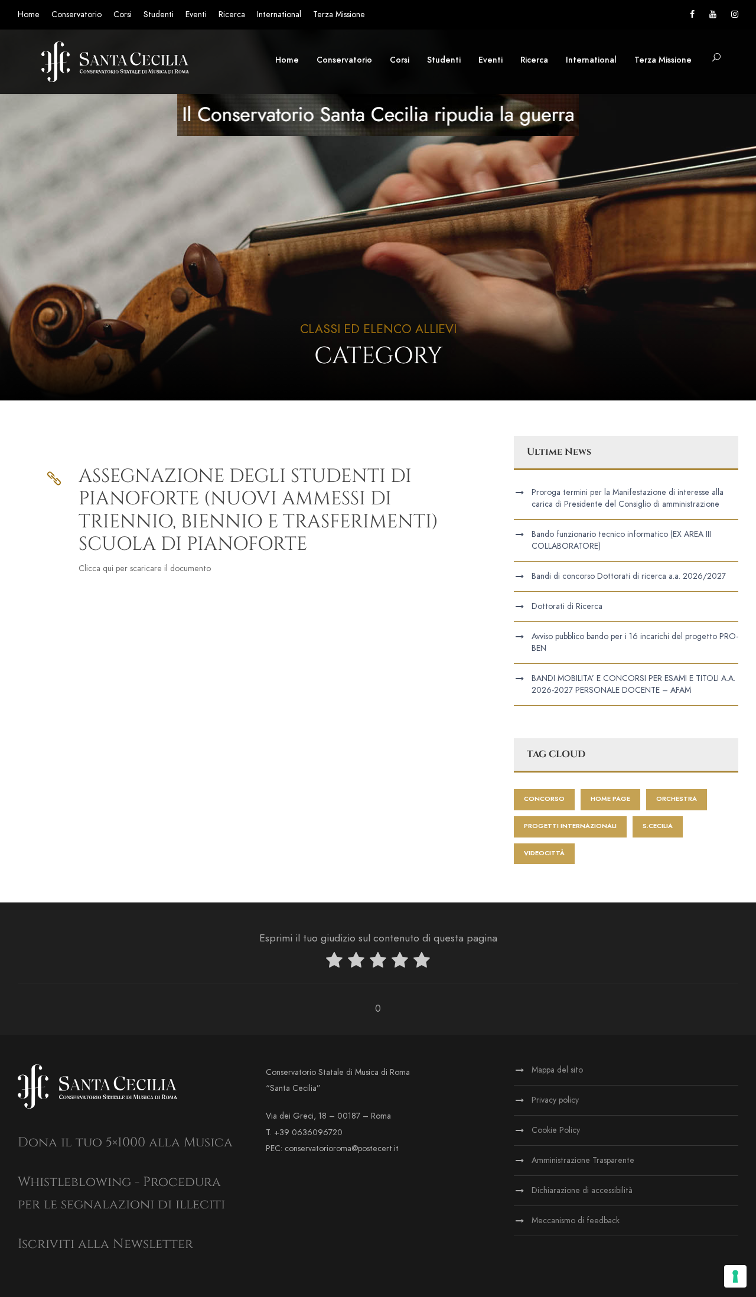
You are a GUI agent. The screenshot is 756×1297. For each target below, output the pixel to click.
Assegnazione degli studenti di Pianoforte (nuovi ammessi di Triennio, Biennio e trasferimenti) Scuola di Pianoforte (258, 510)
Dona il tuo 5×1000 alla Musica (125, 1142)
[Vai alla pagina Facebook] (692, 14)
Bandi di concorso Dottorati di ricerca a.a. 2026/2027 (629, 576)
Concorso (544, 798)
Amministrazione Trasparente (583, 1160)
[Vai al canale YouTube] (712, 14)
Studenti (159, 14)
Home (29, 14)
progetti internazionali (570, 826)
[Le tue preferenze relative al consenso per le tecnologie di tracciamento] (735, 1276)
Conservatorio (76, 14)
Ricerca (232, 14)
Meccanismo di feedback (576, 1220)
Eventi (196, 14)
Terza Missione (339, 14)
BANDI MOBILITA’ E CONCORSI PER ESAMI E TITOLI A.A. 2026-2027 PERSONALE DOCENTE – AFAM (633, 684)
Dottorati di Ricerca (567, 606)
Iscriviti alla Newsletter (105, 1244)
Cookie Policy (556, 1130)
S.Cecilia (658, 826)
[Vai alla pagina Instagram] (734, 14)
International (279, 14)
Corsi (122, 14)
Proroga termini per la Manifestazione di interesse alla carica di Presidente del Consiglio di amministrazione (628, 498)
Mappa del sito (557, 1070)
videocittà (544, 853)
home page (610, 798)
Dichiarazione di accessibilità (582, 1190)
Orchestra (676, 798)
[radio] (334, 962)
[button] (716, 58)
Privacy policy (555, 1100)
